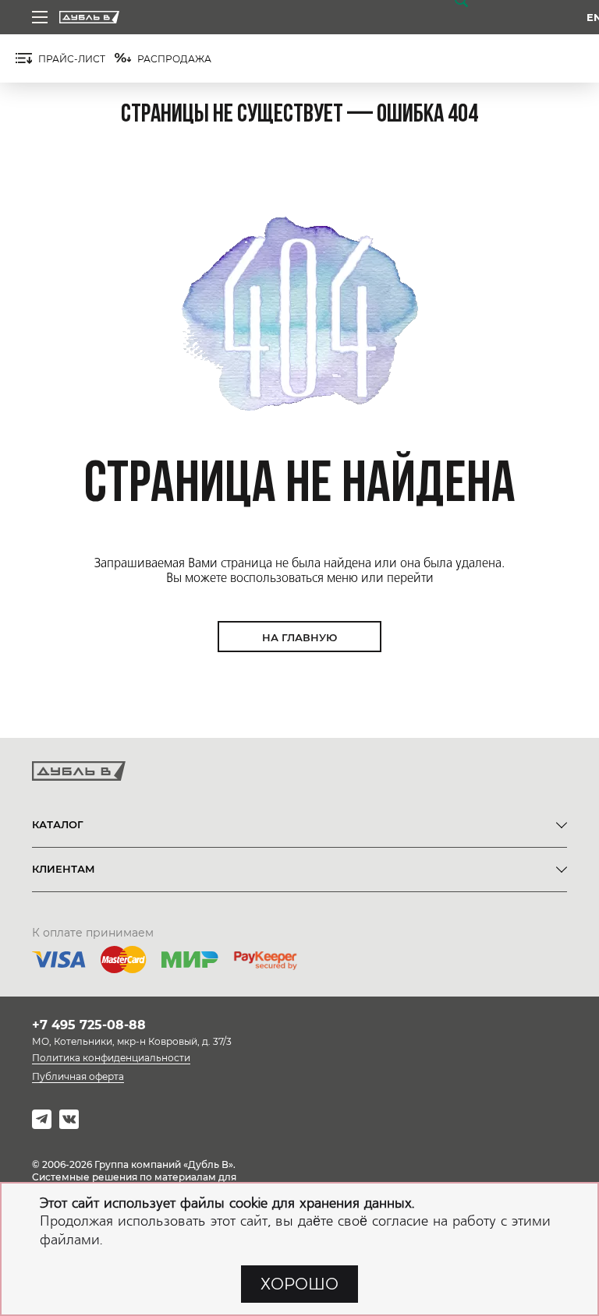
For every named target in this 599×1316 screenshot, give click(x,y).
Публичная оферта (78, 1076)
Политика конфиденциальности (111, 1058)
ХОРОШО (299, 1284)
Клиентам (63, 869)
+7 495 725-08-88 (89, 1025)
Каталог (57, 824)
